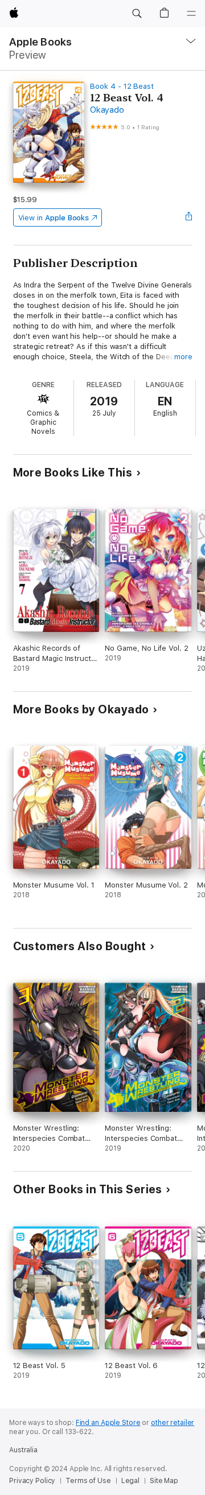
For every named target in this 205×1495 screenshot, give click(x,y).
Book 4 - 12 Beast (122, 86)
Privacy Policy (32, 1481)
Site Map (164, 1481)
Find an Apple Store (108, 1423)
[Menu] (191, 13)
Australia (23, 1450)
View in (53, 217)
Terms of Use (88, 1481)
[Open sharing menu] (188, 217)
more (183, 356)
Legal (130, 1481)
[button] (136, 13)
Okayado (107, 110)
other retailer (172, 1423)
